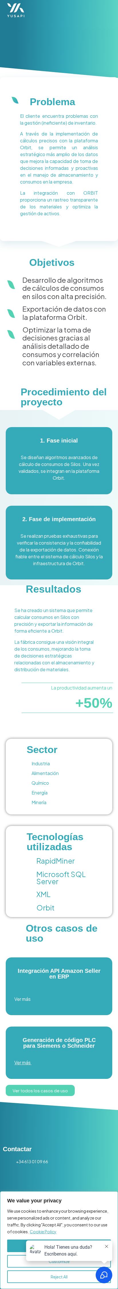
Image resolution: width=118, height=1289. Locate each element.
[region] (59, 1240)
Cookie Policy (43, 1231)
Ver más (22, 999)
